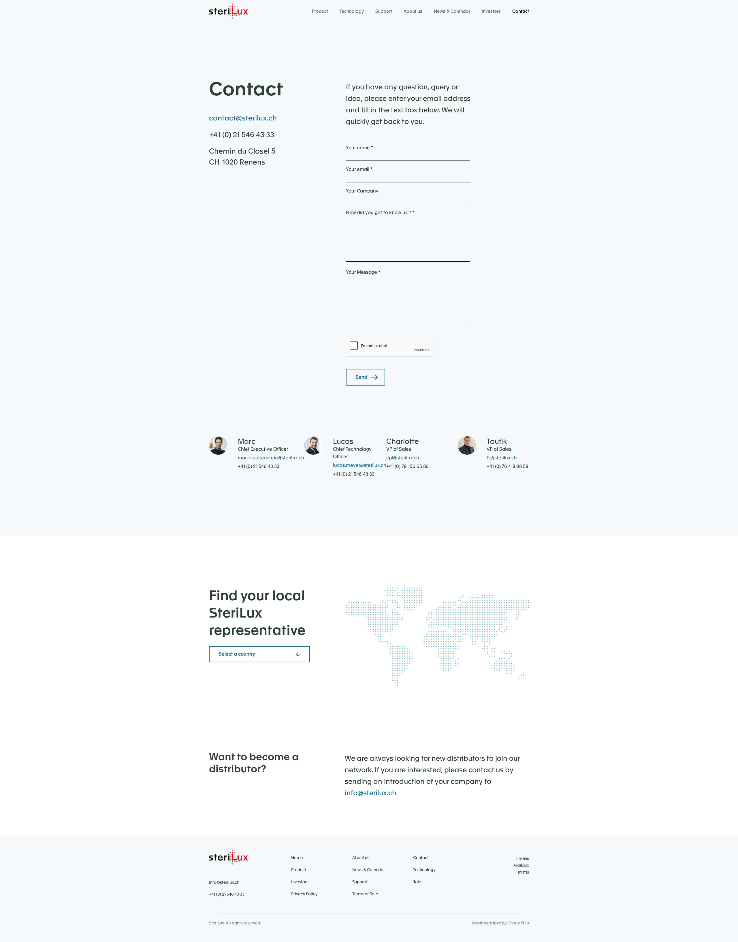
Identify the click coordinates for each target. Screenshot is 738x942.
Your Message (363, 272)
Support (383, 11)
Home (297, 858)
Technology (352, 11)
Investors (491, 11)
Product (320, 11)
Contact (520, 11)
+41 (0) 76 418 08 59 (507, 466)
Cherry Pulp (518, 923)
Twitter (523, 872)
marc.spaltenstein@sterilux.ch (271, 458)
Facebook (521, 865)
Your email (359, 169)
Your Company (362, 191)
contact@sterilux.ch (243, 118)
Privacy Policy (304, 894)
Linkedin (522, 859)
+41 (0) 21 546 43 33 (241, 135)
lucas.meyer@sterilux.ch (359, 465)
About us (413, 11)
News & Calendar (452, 11)
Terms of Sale (365, 894)
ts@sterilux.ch (502, 458)
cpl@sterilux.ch (402, 458)
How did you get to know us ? (380, 212)
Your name (359, 148)
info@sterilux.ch (370, 793)
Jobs (417, 882)
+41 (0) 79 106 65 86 (407, 466)
